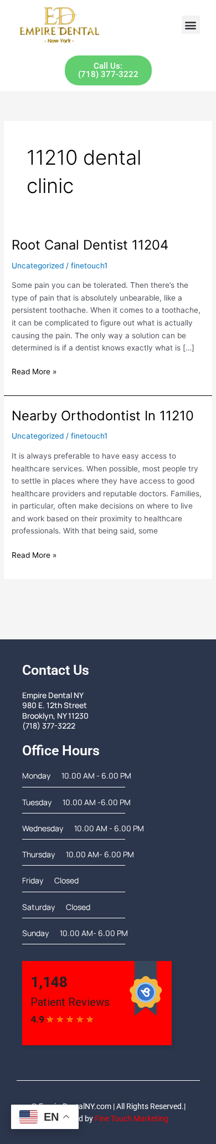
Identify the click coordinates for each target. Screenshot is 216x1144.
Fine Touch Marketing (131, 1118)
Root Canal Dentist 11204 (90, 245)
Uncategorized (38, 265)
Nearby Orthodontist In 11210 (103, 416)
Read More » (34, 370)
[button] (191, 25)
